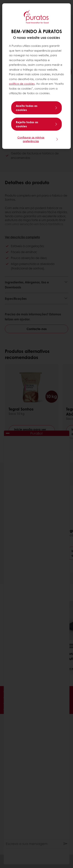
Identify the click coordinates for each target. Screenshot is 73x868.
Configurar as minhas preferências (30, 139)
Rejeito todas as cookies (27, 124)
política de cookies (22, 84)
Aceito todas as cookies (26, 108)
